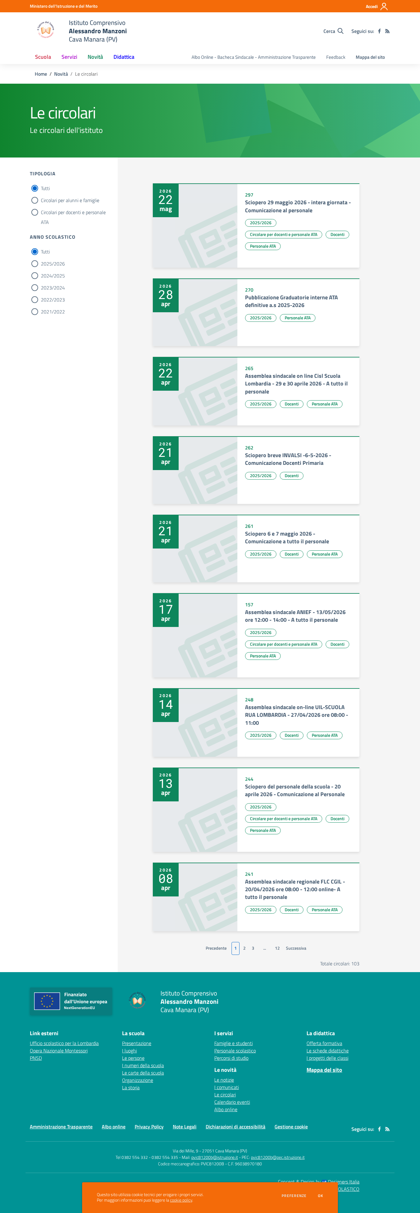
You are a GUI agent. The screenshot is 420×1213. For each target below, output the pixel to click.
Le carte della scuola (143, 1072)
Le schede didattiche (328, 1050)
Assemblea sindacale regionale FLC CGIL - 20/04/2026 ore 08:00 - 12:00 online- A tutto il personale (295, 889)
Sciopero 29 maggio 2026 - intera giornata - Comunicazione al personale (298, 206)
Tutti (45, 188)
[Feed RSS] (387, 31)
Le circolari (225, 1094)
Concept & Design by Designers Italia (318, 1181)
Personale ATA (263, 246)
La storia (131, 1087)
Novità (61, 74)
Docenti (337, 234)
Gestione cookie (291, 1126)
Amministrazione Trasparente (61, 1126)
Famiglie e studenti (233, 1043)
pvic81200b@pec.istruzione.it (278, 1157)
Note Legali (184, 1126)
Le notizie (224, 1079)
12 (277, 948)
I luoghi (129, 1050)
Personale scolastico (235, 1050)
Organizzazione (137, 1080)
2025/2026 (53, 263)
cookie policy (181, 1200)
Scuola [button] (43, 57)
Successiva (296, 948)
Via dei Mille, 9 (185, 1150)
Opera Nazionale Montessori (59, 1050)
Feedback (335, 57)
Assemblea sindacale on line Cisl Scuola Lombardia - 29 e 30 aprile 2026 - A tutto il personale (296, 384)
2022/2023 (53, 299)
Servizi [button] (69, 57)
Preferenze (294, 1196)
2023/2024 (53, 287)
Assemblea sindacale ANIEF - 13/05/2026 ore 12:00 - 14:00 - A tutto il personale (295, 616)
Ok (320, 1196)
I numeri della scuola (143, 1065)
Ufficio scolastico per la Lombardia (64, 1043)
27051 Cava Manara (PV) (224, 1150)
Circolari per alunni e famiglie (70, 200)
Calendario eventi (232, 1102)
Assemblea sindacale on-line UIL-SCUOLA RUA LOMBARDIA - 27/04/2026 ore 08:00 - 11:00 (296, 715)
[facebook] (379, 31)
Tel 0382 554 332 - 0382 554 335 (147, 1157)
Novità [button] (95, 57)
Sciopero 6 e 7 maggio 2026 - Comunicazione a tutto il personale (287, 537)
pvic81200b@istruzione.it (214, 1157)
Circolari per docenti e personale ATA (73, 213)
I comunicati (226, 1087)
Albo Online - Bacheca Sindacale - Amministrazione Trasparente (254, 57)
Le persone (133, 1058)
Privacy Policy (149, 1126)
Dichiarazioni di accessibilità (235, 1126)
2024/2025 (53, 275)
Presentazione (136, 1043)
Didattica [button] (123, 57)
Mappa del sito (370, 57)
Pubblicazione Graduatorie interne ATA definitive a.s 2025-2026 (291, 301)
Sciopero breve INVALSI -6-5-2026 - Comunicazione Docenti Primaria (288, 459)
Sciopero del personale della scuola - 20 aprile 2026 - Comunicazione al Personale (295, 790)
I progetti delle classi (327, 1058)
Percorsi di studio (231, 1058)
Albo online (225, 1109)
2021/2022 (53, 311)
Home (41, 74)
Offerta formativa (324, 1043)
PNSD (36, 1058)
